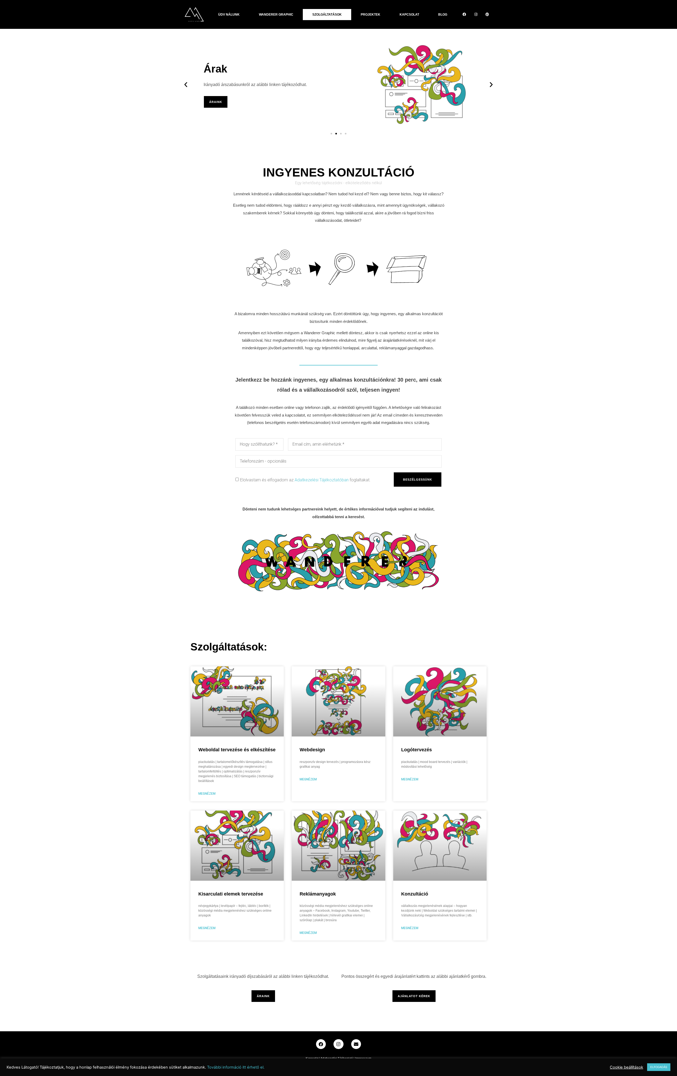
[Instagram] (476, 14)
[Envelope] (356, 1044)
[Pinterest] (487, 14)
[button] (331, 133)
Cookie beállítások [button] (626, 1067)
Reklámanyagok (318, 894)
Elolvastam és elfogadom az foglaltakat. (305, 479)
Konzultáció (414, 894)
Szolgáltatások (327, 14)
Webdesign (312, 749)
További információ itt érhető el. (235, 1067)
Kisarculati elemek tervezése (230, 894)
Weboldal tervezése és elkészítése (237, 749)
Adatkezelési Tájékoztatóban (322, 479)
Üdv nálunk (229, 14)
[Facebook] (464, 14)
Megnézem (207, 793)
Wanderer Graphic (276, 14)
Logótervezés (416, 749)
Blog (442, 14)
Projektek (370, 14)
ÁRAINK (215, 101)
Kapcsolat (409, 14)
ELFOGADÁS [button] (658, 1067)
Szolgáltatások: (228, 647)
